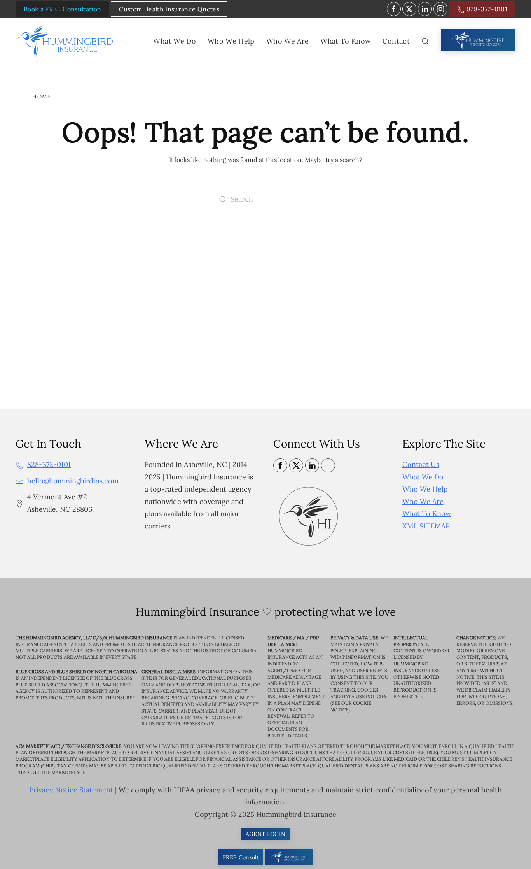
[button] (425, 41)
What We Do (423, 476)
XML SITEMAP (426, 525)
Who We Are (423, 501)
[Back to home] (66, 41)
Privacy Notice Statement (71, 789)
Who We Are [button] (287, 41)
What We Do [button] (174, 41)
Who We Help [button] (231, 41)
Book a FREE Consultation (62, 9)
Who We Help (425, 489)
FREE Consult (241, 857)
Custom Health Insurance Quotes (169, 9)
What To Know (426, 513)
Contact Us (420, 464)
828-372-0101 (486, 9)
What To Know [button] (345, 41)
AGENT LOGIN (266, 833)
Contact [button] (396, 41)
